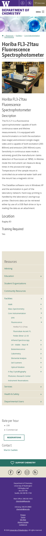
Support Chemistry (25, 463)
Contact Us (23, 525)
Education (9, 276)
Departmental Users (14, 401)
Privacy (23, 515)
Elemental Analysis (18, 358)
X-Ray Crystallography (17, 371)
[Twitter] (19, 472)
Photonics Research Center (19, 376)
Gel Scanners (16, 362)
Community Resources (15, 291)
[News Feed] (35, 472)
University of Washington (19, 530)
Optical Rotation (18, 367)
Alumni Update (23, 522)
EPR (12, 318)
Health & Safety (11, 394)
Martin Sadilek (11, 450)
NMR (10, 304)
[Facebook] (11, 472)
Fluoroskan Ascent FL (22, 331)
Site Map (23, 520)
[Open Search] (29, 3)
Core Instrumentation (32, 36)
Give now (40, 3)
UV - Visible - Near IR (19, 344)
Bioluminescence (18, 349)
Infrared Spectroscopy (20, 340)
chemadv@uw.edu (23, 509)
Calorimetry (16, 353)
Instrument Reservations (18, 380)
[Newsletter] (28, 472)
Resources (9, 36)
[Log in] (22, 3)
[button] (23, 77)
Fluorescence (9, 37)
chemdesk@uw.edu (23, 501)
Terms (23, 517)
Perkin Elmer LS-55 (21, 336)
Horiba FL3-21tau (20, 327)
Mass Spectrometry (16, 309)
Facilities (19, 36)
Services (8, 386)
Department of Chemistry (15, 11)
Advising (8, 268)
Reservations (14, 437)
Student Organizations (15, 283)
